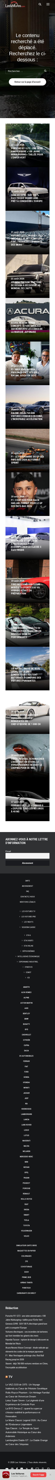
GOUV (26, 1272)
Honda (26, 1077)
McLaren (26, 1151)
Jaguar (26, 1093)
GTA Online (28, 946)
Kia (26, 1104)
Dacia (26, 1051)
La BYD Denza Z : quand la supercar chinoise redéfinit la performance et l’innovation (24, 1412)
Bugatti (26, 1024)
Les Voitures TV (28, 911)
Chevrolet (26, 1035)
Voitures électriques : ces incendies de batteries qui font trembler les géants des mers (26, 240)
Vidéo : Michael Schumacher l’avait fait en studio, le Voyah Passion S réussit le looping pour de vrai (27, 763)
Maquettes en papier (26, 1251)
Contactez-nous (27, 897)
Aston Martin (26, 1003)
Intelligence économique (29, 956)
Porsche (26, 1188)
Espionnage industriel (28, 962)
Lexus (26, 1130)
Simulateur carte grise (26, 1245)
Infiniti (26, 1088)
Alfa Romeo (26, 992)
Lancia (26, 1119)
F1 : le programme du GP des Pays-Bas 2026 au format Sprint (27, 459)
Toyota (26, 1225)
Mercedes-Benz (26, 1157)
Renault (26, 1194)
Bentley (26, 1014)
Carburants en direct (26, 1293)
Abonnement (27, 886)
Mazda (26, 1146)
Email (8, 851)
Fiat (26, 1066)
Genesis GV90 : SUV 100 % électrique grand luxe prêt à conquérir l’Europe (27, 198)
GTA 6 (28, 935)
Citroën (26, 1040)
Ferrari (26, 1061)
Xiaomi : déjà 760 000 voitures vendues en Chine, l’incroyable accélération (27, 416)
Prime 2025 (26, 1277)
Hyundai (26, 1082)
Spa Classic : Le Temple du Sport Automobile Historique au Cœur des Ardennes (23, 1432)
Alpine (26, 998)
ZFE (26, 1261)
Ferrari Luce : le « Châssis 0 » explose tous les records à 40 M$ (27, 808)
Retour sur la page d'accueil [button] (27, 82)
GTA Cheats (28, 941)
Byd (26, 1029)
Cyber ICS (28, 967)
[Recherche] (38, 4)
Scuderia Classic (28, 927)
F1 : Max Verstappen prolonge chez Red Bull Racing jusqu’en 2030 (25, 372)
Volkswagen (26, 1231)
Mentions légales (27, 902)
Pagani (26, 1178)
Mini (26, 1162)
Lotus (26, 1135)
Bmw (26, 1019)
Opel (26, 1172)
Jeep (26, 1098)
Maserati (26, 1141)
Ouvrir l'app (38, 1474)
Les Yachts (28, 922)
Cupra (26, 1045)
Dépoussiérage (28, 951)
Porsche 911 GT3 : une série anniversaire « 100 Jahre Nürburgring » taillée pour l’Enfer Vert (27, 153)
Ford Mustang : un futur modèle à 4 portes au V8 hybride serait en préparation (25, 589)
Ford (26, 1072)
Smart (26, 1215)
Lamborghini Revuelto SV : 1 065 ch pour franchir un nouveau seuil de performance (26, 632)
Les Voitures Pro (28, 917)
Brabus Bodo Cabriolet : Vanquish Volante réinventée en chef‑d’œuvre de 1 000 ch (25, 720)
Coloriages (26, 1256)
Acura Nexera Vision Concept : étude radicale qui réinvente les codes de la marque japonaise (26, 327)
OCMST (28, 972)
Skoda (26, 1210)
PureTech (26, 1288)
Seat (26, 1204)
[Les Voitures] (15, 4)
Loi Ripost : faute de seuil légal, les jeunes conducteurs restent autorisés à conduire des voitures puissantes (26, 674)
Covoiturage (26, 1267)
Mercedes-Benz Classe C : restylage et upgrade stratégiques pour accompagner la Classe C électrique (26, 543)
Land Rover (26, 1125)
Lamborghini (26, 1114)
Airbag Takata (26, 1283)
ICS (28, 978)
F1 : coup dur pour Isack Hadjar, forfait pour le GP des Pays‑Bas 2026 (26, 503)
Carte (27, 881)
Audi (26, 1008)
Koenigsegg (26, 1109)
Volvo (26, 1236)
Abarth (26, 987)
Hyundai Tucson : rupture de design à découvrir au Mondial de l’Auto (26, 285)
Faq (27, 891)
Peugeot (26, 1183)
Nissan (26, 1167)
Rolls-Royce (26, 1199)
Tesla (26, 1220)
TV (10, 1376)
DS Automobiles (26, 1056)
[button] (48, 4)
